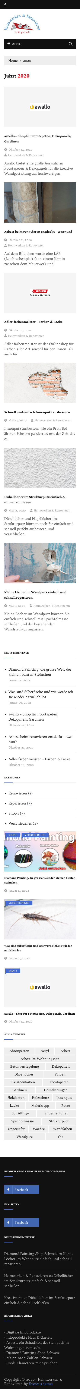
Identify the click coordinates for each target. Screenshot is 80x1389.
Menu (15, 44)
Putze (65, 1105)
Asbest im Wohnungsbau (40, 1059)
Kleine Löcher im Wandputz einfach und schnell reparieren (35, 595)
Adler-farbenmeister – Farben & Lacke (33, 322)
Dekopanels (61, 1066)
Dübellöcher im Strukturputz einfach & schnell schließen (34, 500)
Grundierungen (56, 1090)
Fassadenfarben (23, 1082)
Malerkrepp (40, 1105)
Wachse (39, 1129)
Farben (60, 1074)
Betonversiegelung (24, 1066)
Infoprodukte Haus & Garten (29, 1337)
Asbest (65, 1051)
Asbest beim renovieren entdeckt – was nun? (38, 232)
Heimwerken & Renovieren (26, 155)
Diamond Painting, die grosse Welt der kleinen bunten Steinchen (40, 672)
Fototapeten (59, 1082)
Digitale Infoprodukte (23, 1332)
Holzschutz (40, 1098)
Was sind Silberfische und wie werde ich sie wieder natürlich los (41, 694)
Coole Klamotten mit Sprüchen (32, 1363)
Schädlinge (20, 1113)
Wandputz (25, 1137)
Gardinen (20, 1090)
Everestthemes (41, 1384)
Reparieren (17, 803)
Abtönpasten (19, 1051)
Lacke (14, 1105)
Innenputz (65, 1098)
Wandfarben (62, 1129)
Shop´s (14, 813)
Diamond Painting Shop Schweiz (30, 1253)
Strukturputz (59, 1121)
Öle (60, 1137)
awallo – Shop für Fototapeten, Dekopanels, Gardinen (37, 139)
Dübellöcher (24, 1074)
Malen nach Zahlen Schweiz (29, 1358)
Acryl (45, 1051)
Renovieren (18, 793)
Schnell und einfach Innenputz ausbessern (37, 412)
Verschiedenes (20, 823)
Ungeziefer (16, 1129)
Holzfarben (16, 1098)
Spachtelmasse (22, 1121)
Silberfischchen (56, 1113)
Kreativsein (13, 1297)
